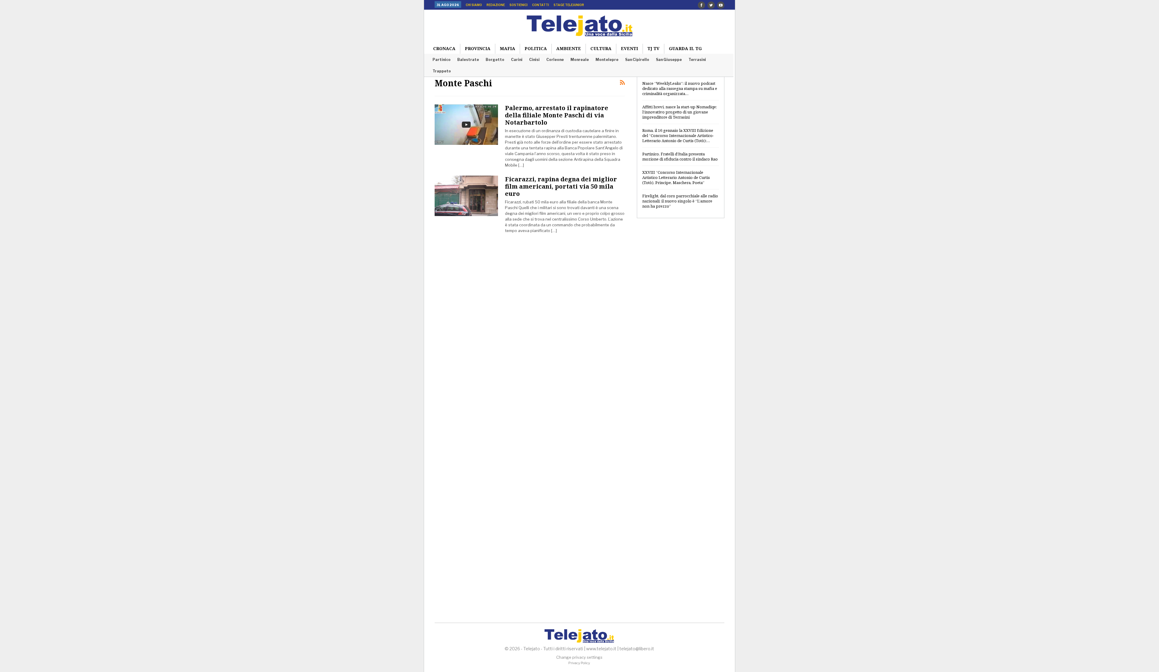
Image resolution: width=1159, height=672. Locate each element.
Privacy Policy (579, 663)
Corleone (555, 59)
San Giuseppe (669, 59)
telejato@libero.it (636, 648)
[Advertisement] (680, 320)
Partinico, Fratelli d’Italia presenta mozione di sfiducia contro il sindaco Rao (680, 156)
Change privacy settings (579, 657)
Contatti (540, 5)
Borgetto (495, 59)
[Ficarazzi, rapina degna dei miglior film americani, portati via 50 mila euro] (466, 196)
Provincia (477, 48)
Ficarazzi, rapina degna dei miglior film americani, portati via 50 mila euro (561, 186)
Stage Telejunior (569, 5)
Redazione (496, 5)
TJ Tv (653, 48)
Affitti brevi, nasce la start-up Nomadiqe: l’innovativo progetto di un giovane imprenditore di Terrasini (679, 112)
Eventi (629, 48)
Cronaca (444, 48)
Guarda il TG (685, 48)
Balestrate (468, 59)
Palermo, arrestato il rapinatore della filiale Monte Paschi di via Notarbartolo (556, 115)
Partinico (442, 59)
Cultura (600, 48)
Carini (516, 59)
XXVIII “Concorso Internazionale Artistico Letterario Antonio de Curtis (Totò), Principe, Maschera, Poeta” (676, 177)
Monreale (579, 59)
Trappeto (442, 71)
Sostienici (518, 5)
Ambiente (568, 48)
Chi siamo (474, 5)
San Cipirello (637, 59)
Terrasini (697, 59)
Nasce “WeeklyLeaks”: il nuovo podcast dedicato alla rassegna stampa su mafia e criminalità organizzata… (679, 88)
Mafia (507, 48)
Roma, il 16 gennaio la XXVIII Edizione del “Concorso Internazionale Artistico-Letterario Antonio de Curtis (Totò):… (678, 135)
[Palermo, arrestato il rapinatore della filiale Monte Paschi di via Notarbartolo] (466, 124)
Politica (536, 48)
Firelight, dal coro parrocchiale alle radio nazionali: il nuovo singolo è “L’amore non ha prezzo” (680, 201)
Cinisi (534, 59)
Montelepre (606, 59)
